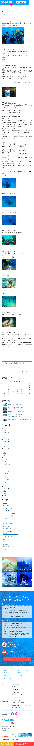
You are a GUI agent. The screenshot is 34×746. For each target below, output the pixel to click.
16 (29, 389)
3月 (6, 479)
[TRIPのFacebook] (12, 714)
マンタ (5, 521)
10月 (6, 464)
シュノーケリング (8, 513)
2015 (5, 453)
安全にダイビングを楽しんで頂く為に (21, 705)
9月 (6, 466)
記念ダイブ (6, 539)
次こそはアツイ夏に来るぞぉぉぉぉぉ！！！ (17, 363)
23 (29, 391)
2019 (5, 444)
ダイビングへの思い (23, 670)
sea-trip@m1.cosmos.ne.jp (15, 653)
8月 (6, 468)
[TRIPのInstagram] (16, 714)
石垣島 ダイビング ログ (10, 534)
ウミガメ (5, 505)
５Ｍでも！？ (25, 371)
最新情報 (5, 528)
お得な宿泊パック (16, 700)
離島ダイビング (7, 546)
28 (21, 393)
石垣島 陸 (6, 536)
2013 (5, 457)
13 (17, 389)
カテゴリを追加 (7, 508)
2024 (5, 433)
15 (25, 389)
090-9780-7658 (20, 647)
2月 (6, 482)
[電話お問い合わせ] (22, 3)
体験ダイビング (7, 526)
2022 (5, 437)
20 (17, 391)
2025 (5, 430)
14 (21, 389)
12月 (6, 459)
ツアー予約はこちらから (17, 659)
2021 (5, 439)
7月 (6, 471)
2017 (5, 448)
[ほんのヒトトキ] (9, 736)
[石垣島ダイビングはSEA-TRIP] (7, 3)
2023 (5, 435)
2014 (5, 455)
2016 (5, 450)
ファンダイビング (16, 684)
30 (29, 393)
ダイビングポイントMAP (18, 702)
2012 (5, 486)
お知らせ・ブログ (7, 678)
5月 (6, 475)
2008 (5, 495)
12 (13, 389)
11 (8, 389)
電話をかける (8, 744)
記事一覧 (17, 367)
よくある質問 (6, 675)
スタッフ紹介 (6, 673)
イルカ (5, 503)
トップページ (6, 670)
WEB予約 (20, 675)
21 (21, 391)
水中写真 (5, 531)
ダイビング (6, 516)
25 (8, 393)
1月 (6, 484)
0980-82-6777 (15, 644)
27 (17, 393)
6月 (6, 473)
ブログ (3, 14)
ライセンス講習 (7, 523)
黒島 (4, 549)
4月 (6, 477)
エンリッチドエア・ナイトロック (20, 694)
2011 (5, 488)
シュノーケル (15, 689)
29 (25, 393)
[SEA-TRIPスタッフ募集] (25, 736)
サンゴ (5, 510)
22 (25, 391)
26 (13, 393)
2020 (5, 441)
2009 (5, 493)
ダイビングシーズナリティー (19, 707)
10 (4, 389)
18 (8, 391)
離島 (4, 544)
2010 (5, 491)
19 (13, 391)
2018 (5, 446)
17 (4, 391)
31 (4, 395)
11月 (6, 462)
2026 (5, 428)
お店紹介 (20, 673)
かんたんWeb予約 (23, 744)
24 (4, 393)
